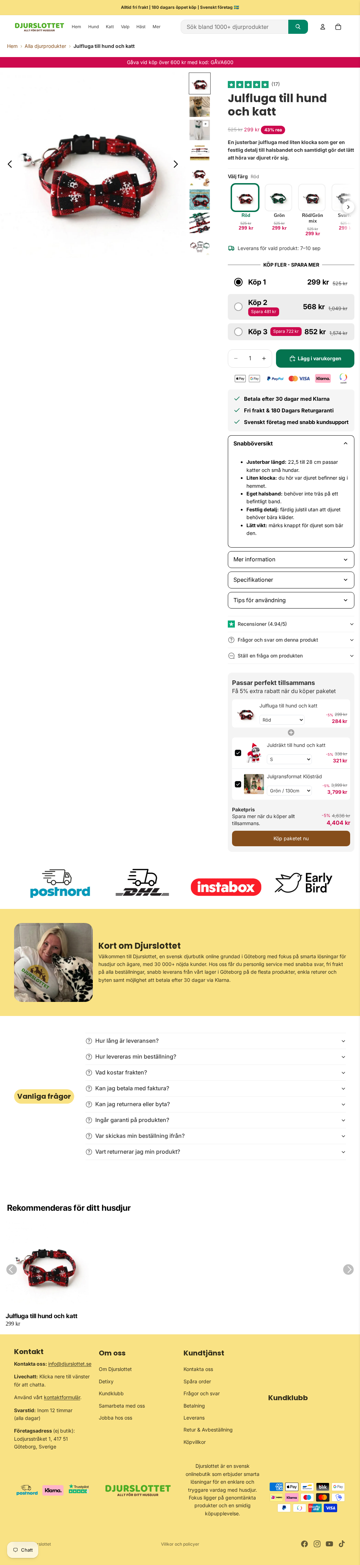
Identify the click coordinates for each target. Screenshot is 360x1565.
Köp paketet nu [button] (291, 838)
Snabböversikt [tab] (253, 443)
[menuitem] (156, 26)
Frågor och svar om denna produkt (278, 640)
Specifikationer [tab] (253, 579)
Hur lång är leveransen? (127, 1040)
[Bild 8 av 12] (199, 246)
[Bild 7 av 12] (199, 223)
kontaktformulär (62, 1397)
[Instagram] (317, 1544)
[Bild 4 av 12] (199, 153)
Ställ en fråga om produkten (270, 656)
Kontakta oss (198, 1369)
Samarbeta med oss (122, 1406)
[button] (249, 84)
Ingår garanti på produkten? (132, 1119)
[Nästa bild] (178, 165)
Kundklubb (111, 1393)
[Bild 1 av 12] (199, 83)
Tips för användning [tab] (259, 600)
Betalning (194, 1406)
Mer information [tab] (254, 559)
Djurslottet (40, 1544)
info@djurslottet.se (69, 1364)
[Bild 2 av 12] (199, 106)
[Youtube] (329, 1544)
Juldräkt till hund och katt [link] (296, 745)
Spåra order (197, 1381)
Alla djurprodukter (45, 46)
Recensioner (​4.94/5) (262, 624)
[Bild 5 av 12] (199, 176)
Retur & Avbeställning (208, 1430)
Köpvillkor (195, 1442)
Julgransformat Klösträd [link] (294, 776)
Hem (12, 46)
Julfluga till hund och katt (41, 1316)
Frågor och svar (202, 1393)
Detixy (106, 1381)
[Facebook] (304, 1544)
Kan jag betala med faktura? (132, 1088)
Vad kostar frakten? (121, 1072)
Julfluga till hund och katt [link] (288, 706)
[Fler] (348, 207)
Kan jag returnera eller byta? (132, 1104)
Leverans (194, 1418)
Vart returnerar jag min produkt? (137, 1151)
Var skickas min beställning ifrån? (140, 1135)
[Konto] (322, 27)
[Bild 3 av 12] (199, 130)
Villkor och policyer (180, 1544)
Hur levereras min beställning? (135, 1056)
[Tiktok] (342, 1544)
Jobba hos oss (115, 1418)
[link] (246, 713)
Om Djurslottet (115, 1369)
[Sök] (298, 27)
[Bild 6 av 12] (199, 199)
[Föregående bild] (8, 165)
